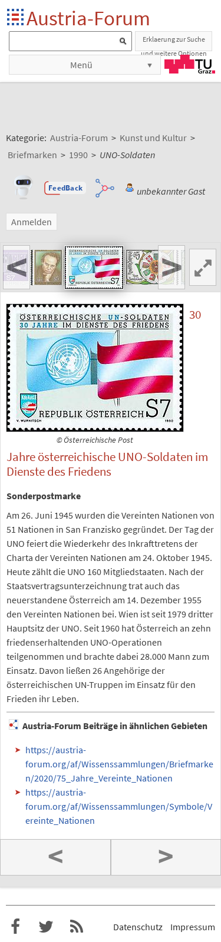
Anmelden (31, 222)
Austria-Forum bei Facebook (15, 926)
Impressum (192, 927)
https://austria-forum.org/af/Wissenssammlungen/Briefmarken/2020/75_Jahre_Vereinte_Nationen (119, 764)
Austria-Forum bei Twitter (46, 926)
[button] (65, 188)
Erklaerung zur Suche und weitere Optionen (174, 43)
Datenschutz (138, 927)
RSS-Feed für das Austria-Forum (76, 926)
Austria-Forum (88, 18)
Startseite (16, 18)
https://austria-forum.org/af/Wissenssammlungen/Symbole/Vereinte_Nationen (118, 806)
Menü (81, 65)
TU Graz (189, 64)
